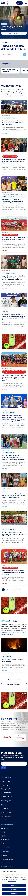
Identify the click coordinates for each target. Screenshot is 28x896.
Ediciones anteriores (6, 796)
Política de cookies (12, 881)
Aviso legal (4, 855)
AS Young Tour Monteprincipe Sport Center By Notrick (14, 371)
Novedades (4, 24)
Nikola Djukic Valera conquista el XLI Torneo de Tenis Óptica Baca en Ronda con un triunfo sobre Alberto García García (13, 317)
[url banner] (14, 341)
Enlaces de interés (7, 824)
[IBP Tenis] (3, 3)
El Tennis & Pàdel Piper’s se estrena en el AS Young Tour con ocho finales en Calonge (13, 161)
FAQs (2, 843)
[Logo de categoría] (14, 107)
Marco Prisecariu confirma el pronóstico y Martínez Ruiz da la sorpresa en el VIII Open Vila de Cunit (13, 457)
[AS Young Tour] (7, 3)
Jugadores (4, 836)
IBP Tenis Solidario (7, 656)
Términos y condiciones (7, 866)
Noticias (3, 832)
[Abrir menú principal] (25, 3)
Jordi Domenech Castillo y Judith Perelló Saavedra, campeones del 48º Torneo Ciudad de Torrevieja (13, 496)
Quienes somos (5, 847)
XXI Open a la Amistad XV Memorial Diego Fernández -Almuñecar (12, 195)
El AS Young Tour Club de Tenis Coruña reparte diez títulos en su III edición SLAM (13, 239)
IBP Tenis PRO (6, 777)
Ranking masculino (6, 789)
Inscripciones (4, 828)
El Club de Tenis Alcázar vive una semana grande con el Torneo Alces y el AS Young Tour (14, 534)
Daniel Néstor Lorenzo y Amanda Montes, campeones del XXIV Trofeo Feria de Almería (13, 123)
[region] (14, 882)
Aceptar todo (14, 885)
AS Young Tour (6, 801)
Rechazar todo (14, 893)
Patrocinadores (5, 839)
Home (3, 42)
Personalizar (14, 889)
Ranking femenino (6, 793)
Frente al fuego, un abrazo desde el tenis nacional (12, 660)
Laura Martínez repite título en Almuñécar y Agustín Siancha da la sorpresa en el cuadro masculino (12, 201)
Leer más (4, 133)
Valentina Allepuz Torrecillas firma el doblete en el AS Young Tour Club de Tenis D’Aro (13, 572)
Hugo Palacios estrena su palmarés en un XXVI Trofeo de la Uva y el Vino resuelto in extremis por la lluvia (13, 278)
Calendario (4, 805)
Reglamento (4, 785)
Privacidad (5, 851)
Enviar (3, 767)
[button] (8, 679)
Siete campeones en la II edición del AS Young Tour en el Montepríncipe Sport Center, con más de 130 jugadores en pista (14, 378)
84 (20, 589)
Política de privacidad (7, 859)
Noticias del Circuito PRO (9, 118)
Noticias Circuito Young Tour (10, 156)
